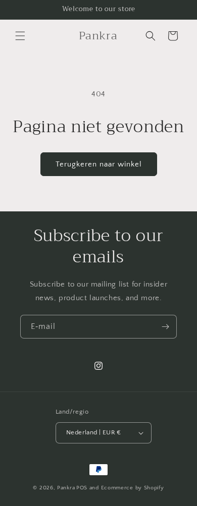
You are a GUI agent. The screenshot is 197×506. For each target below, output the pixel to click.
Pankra (66, 488)
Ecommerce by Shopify (132, 488)
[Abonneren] (165, 327)
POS (81, 488)
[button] (20, 36)
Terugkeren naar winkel (99, 164)
